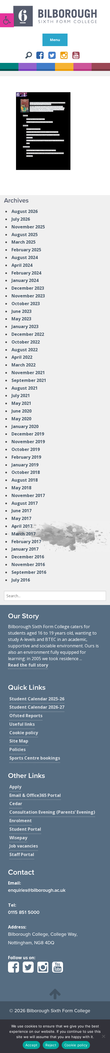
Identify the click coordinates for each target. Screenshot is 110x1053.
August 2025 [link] (24, 234)
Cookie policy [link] (23, 733)
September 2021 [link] (28, 380)
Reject (50, 1045)
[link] (7, 20)
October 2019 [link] (25, 449)
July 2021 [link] (20, 395)
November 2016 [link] (28, 564)
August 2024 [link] (24, 257)
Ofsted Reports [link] (25, 716)
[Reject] (103, 1036)
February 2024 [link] (26, 273)
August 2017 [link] (24, 503)
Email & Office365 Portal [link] (35, 795)
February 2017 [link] (26, 541)
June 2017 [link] (21, 511)
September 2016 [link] (28, 572)
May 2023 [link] (21, 319)
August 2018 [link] (24, 480)
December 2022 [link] (27, 334)
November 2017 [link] (28, 495)
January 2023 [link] (24, 326)
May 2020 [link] (21, 419)
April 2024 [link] (21, 265)
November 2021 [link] (28, 373)
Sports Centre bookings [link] (34, 758)
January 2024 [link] (24, 280)
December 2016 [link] (27, 557)
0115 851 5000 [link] (24, 912)
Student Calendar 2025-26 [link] (36, 699)
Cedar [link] (15, 803)
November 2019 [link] (28, 442)
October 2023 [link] (25, 303)
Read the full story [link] (28, 665)
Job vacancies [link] (23, 846)
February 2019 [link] (26, 457)
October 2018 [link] (25, 472)
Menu (55, 39)
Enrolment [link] (20, 821)
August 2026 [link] (24, 211)
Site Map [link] (18, 741)
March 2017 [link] (23, 534)
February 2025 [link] (26, 250)
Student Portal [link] (25, 829)
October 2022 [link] (25, 342)
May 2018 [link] (21, 488)
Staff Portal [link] (21, 854)
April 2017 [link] (21, 526)
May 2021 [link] (21, 403)
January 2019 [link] (24, 465)
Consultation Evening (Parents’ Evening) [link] (52, 812)
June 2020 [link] (21, 411)
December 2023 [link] (27, 288)
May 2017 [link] (21, 518)
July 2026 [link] (20, 219)
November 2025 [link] (28, 227)
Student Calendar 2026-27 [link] (36, 707)
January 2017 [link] (24, 549)
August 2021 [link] (24, 388)
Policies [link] (17, 749)
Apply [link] (15, 787)
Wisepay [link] (18, 838)
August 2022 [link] (24, 350)
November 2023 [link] (28, 296)
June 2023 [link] (21, 311)
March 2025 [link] (23, 242)
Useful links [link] (22, 724)
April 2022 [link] (21, 357)
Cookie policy (75, 1045)
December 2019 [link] (27, 434)
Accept (31, 1045)
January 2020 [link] (24, 426)
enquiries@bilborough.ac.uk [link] (36, 890)
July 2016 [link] (20, 580)
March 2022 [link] (23, 365)
